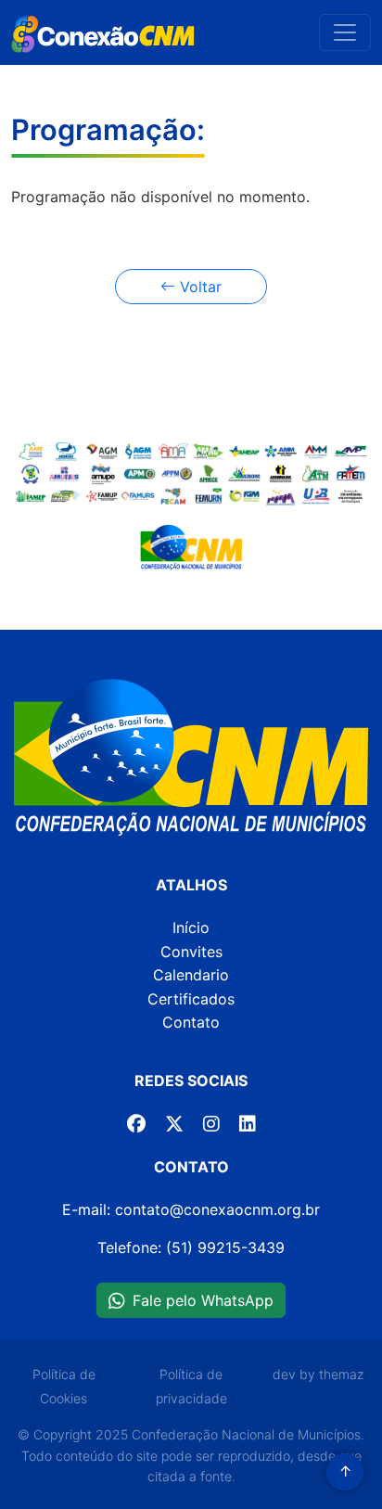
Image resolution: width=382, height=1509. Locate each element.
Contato (191, 1022)
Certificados (191, 999)
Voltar (198, 286)
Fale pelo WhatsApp (203, 1300)
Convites (191, 951)
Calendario (191, 975)
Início (191, 927)
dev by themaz (318, 1374)
